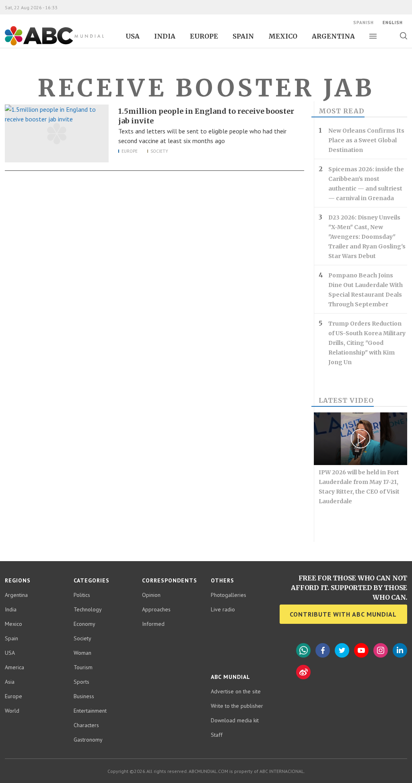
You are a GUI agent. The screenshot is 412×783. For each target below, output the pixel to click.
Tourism (83, 667)
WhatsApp (303, 650)
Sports (81, 681)
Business (84, 696)
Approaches (156, 609)
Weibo (303, 672)
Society (159, 151)
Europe (204, 36)
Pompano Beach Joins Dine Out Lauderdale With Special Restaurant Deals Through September (365, 290)
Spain (243, 36)
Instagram (380, 650)
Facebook (322, 650)
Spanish (363, 22)
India (164, 36)
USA (133, 36)
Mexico (282, 36)
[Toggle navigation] (373, 36)
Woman (82, 652)
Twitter (342, 650)
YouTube (361, 650)
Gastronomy (88, 739)
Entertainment (90, 710)
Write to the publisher (237, 705)
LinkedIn (400, 650)
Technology (88, 609)
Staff (216, 734)
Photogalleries (228, 595)
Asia (9, 681)
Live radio (223, 609)
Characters (86, 725)
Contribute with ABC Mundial (343, 614)
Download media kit (235, 720)
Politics (82, 595)
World (12, 710)
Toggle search (403, 36)
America (14, 667)
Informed (153, 623)
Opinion (151, 595)
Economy (84, 623)
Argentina (333, 36)
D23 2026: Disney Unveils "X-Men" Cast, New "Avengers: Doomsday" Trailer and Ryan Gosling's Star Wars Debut (367, 237)
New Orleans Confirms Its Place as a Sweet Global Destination (366, 140)
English (393, 22)
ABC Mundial (45, 44)
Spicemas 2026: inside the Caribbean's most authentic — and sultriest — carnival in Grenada (366, 184)
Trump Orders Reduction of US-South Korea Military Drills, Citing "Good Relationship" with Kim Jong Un (367, 343)
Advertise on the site (236, 691)
